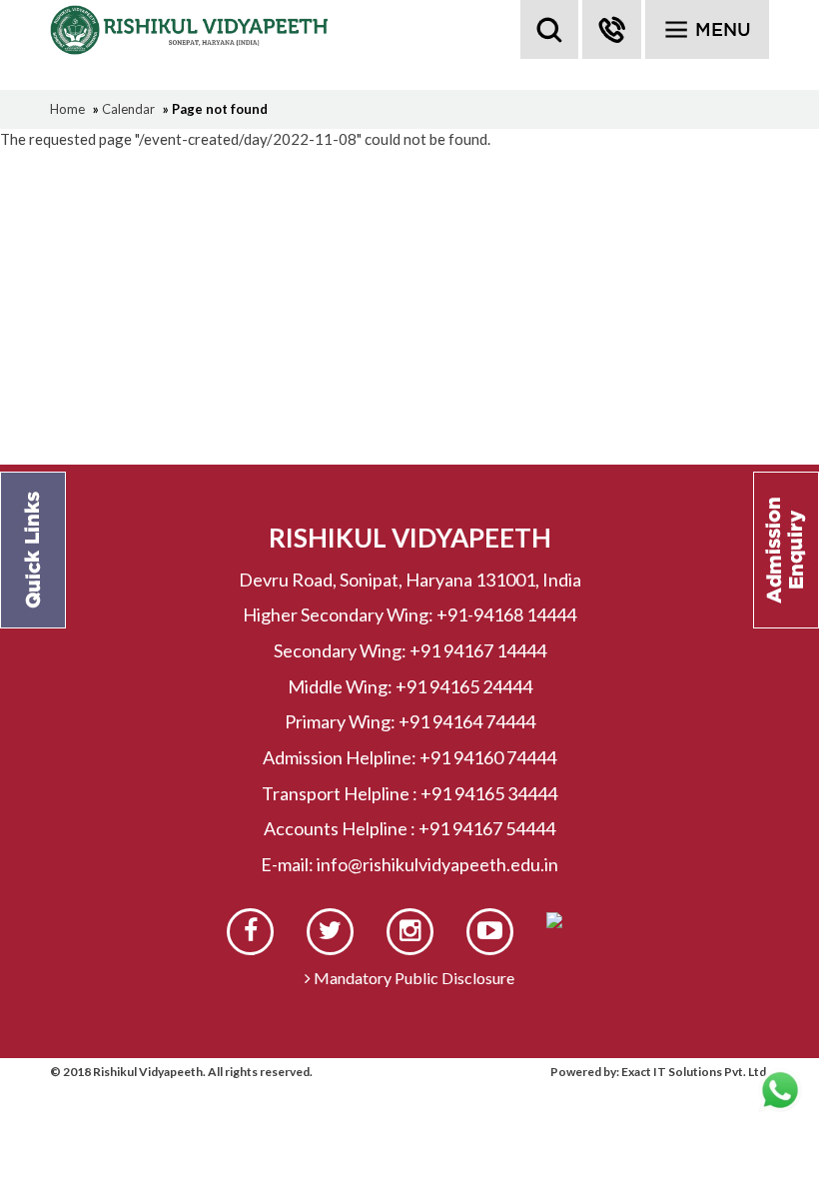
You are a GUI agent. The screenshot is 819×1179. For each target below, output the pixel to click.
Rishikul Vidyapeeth (191, 30)
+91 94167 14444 (478, 650)
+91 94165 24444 (464, 686)
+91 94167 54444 (486, 828)
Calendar (128, 109)
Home (67, 109)
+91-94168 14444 (506, 614)
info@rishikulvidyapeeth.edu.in (437, 864)
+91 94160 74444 (487, 757)
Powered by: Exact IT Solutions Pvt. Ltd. (659, 1071)
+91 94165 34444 (488, 793)
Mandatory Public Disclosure (412, 977)
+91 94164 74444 (467, 721)
